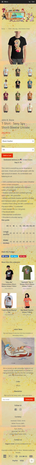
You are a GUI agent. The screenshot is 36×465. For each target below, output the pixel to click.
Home (3, 29)
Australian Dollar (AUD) (18, 421)
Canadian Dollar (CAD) (18, 426)
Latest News (18, 329)
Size (3, 146)
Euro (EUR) (18, 429)
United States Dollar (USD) (18, 434)
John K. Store (17, 450)
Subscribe (29, 399)
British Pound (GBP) (18, 423)
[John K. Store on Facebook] (16, 410)
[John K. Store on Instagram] (20, 410)
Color (3, 137)
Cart (32, 2)
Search (18, 386)
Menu (6, 2)
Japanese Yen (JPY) (18, 431)
